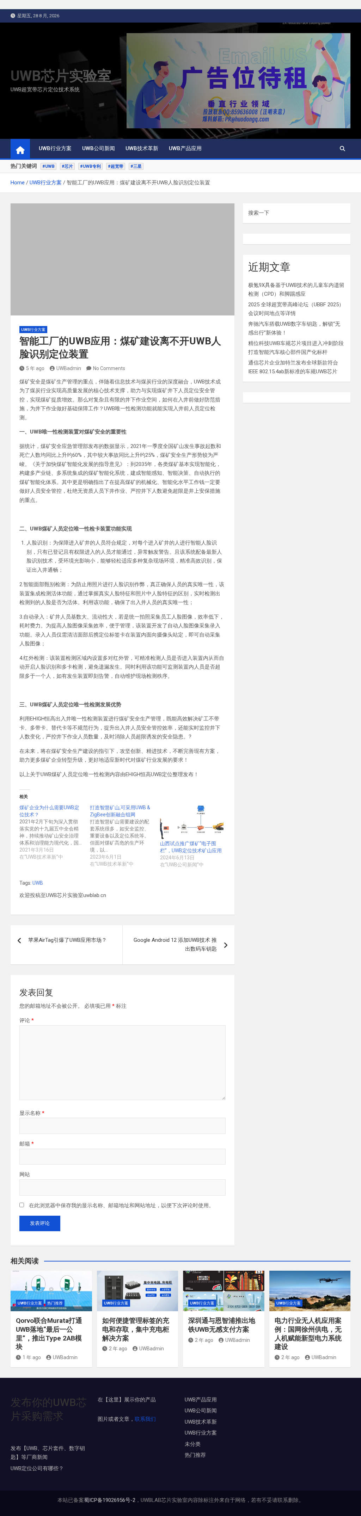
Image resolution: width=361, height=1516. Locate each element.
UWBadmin (68, 368)
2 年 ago (118, 1348)
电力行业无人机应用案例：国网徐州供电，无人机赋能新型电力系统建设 (308, 1333)
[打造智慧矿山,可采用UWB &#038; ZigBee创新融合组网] (125, 835)
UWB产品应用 (185, 148)
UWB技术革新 (142, 148)
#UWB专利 (90, 166)
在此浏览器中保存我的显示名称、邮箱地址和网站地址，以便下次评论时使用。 (121, 1205)
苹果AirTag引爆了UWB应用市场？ (67, 940)
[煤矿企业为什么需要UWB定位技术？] (54, 832)
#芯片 (67, 166)
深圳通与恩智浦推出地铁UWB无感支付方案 (221, 1324)
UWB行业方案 (55, 148)
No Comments (109, 368)
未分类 (193, 1444)
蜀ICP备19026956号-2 (109, 1500)
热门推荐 (55, 1303)
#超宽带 (115, 166)
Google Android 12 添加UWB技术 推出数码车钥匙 (175, 944)
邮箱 (26, 1144)
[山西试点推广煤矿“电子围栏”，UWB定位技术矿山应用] (192, 822)
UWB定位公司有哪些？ (37, 1468)
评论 (26, 1020)
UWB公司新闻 (98, 148)
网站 (24, 1174)
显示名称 (31, 1113)
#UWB (48, 166)
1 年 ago (32, 1357)
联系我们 (145, 1419)
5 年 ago (35, 368)
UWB (37, 883)
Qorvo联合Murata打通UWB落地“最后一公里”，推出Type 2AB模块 (49, 1333)
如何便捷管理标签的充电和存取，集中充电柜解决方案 (135, 1329)
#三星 (136, 166)
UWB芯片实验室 (61, 76)
